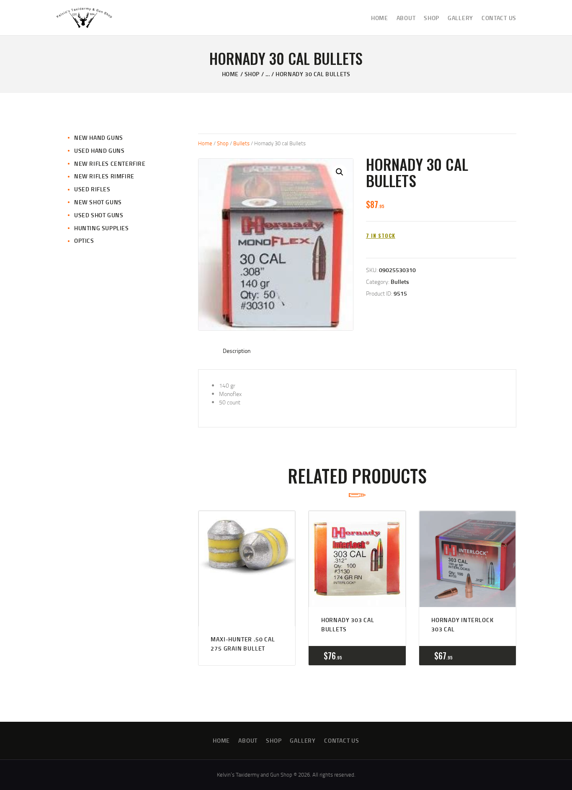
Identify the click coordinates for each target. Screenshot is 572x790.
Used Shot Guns (98, 215)
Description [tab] (237, 351)
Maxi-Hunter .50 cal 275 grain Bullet (243, 643)
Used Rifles (92, 189)
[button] (339, 172)
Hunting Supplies (101, 228)
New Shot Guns (98, 202)
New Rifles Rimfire (104, 176)
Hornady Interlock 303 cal (462, 624)
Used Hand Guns (99, 150)
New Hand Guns (98, 138)
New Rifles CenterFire (110, 163)
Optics (84, 240)
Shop (252, 74)
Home (230, 74)
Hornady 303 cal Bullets (347, 624)
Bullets (241, 143)
